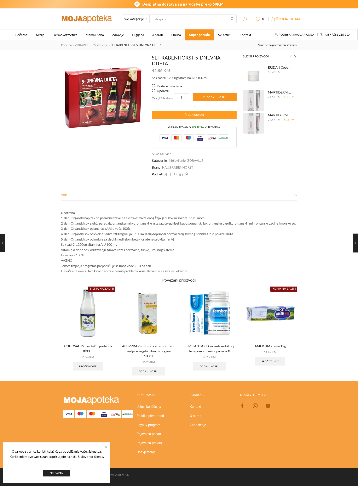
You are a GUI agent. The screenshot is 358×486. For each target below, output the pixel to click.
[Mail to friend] (175, 174)
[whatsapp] (186, 174)
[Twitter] (165, 174)
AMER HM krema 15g (270, 346)
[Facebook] (170, 174)
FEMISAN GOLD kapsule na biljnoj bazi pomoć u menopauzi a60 (209, 348)
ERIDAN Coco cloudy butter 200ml (280, 67)
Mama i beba (95, 35)
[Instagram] (255, 405)
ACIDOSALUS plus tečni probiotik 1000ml (87, 348)
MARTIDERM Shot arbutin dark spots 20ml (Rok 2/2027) (280, 115)
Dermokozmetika (65, 35)
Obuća (176, 35)
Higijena (138, 35)
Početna (21, 35)
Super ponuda (199, 35)
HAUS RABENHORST (177, 167)
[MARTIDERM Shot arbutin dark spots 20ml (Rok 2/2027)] (253, 123)
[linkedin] (181, 174)
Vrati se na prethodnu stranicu (277, 45)
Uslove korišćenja (90, 456)
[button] (291, 57)
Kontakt (245, 35)
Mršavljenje (100, 45)
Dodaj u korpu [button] (148, 371)
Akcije (40, 35)
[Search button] (232, 19)
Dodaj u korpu (216, 97)
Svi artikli (224, 35)
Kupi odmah (196, 114)
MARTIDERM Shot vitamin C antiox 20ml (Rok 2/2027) (280, 92)
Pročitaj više (88, 366)
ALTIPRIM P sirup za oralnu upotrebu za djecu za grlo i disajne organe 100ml (148, 351)
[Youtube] (268, 405)
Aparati (157, 35)
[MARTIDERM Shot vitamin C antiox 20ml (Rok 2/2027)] (253, 100)
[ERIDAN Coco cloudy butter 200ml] (253, 75)
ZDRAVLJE (82, 45)
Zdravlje (118, 35)
